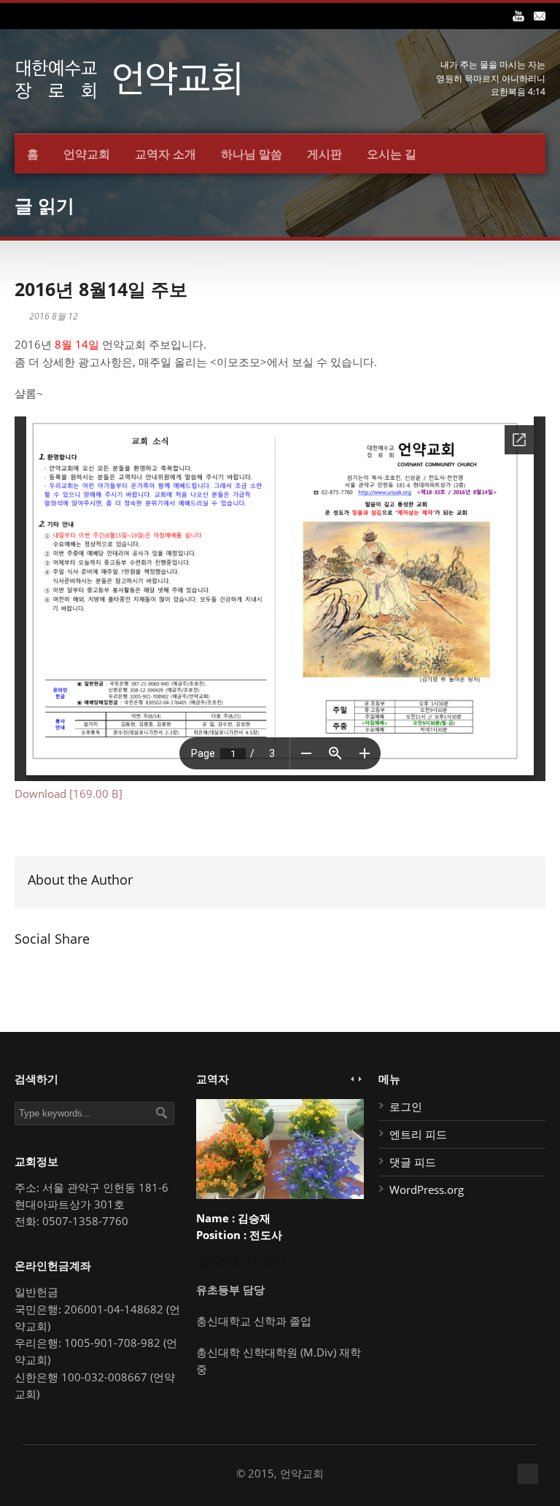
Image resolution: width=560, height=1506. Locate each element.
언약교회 (86, 154)
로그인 (405, 1106)
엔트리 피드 (418, 1134)
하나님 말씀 (251, 154)
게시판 (324, 154)
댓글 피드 (412, 1161)
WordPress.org (426, 1189)
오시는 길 (391, 154)
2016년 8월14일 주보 (101, 288)
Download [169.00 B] (68, 793)
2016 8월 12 (53, 316)
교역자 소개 (165, 154)
